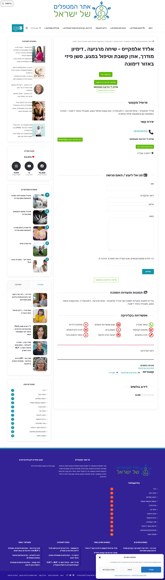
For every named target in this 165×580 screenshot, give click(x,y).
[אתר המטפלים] (82, 10)
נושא (151, 216)
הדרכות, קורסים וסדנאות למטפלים (78, 28)
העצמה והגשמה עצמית (38, 403)
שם (152, 183)
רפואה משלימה (40, 399)
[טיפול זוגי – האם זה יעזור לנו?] (40, 265)
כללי (44, 390)
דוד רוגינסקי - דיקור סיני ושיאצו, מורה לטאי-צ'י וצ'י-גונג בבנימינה (21, 87)
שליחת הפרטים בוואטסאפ (106, 280)
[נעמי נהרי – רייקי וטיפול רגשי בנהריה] (40, 316)
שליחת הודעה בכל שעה (106, 82)
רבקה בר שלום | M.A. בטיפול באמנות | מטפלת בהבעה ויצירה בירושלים (21, 70)
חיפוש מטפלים (137, 28)
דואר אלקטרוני (147, 195)
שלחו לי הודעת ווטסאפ (106, 90)
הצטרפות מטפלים (119, 28)
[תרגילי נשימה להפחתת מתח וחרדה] (40, 217)
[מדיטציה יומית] (40, 249)
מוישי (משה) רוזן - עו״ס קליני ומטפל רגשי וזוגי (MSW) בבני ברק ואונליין (22, 127)
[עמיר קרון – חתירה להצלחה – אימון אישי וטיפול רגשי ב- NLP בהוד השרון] (40, 348)
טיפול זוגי (42, 411)
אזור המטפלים (41, 423)
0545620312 (141, 131)
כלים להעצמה (101, 28)
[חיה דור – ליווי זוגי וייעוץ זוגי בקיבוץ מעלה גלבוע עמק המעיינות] (40, 300)
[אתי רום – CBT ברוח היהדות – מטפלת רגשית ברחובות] (40, 364)
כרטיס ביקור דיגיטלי (38, 427)
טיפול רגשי (42, 394)
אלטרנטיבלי (81, 575)
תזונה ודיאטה (41, 415)
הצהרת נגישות (13, 575)
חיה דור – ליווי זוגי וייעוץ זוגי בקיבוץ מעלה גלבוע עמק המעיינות (21, 297)
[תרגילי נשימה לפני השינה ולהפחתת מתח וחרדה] (40, 201)
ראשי (150, 28)
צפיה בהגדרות (108, 570)
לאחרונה (18, 284)
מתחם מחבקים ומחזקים (38, 432)
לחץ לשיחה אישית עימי (145, 147)
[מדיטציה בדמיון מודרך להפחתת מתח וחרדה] (40, 233)
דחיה (130, 570)
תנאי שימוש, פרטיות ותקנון (139, 575)
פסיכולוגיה (42, 407)
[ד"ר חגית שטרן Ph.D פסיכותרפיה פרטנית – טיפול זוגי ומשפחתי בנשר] (40, 332)
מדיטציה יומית (25, 244)
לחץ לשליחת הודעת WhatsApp (70, 139)
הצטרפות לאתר (53, 575)
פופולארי (40, 284)
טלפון (151, 204)
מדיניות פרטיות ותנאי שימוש (122, 575)
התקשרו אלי (106, 74)
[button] (99, 557)
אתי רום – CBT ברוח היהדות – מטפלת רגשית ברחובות (21, 361)
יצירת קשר (42, 575)
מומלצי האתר (41, 436)
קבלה (151, 570)
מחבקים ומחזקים (141, 41)
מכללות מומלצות (52, 28)
